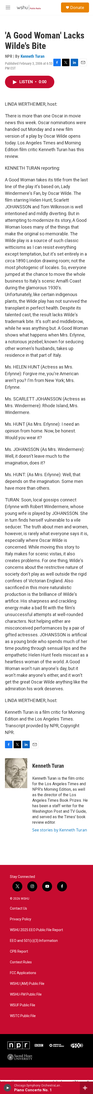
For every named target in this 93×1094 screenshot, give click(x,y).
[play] (7, 1087)
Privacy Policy (20, 919)
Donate (77, 7)
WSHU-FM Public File (26, 994)
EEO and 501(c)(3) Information (34, 941)
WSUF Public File (22, 1005)
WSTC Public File (23, 1016)
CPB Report (19, 951)
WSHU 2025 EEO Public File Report (36, 930)
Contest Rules (21, 962)
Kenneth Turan (32, 56)
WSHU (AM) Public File (27, 984)
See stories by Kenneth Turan (59, 830)
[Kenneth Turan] (16, 773)
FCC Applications (23, 973)
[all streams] (86, 1088)
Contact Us (18, 908)
